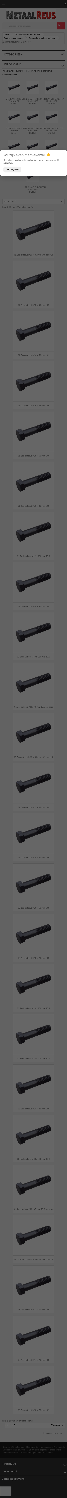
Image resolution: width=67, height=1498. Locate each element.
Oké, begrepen (12, 169)
